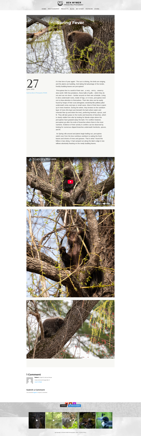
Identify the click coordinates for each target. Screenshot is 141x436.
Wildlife (45, 93)
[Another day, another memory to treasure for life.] (70, 420)
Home (44, 9)
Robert (37, 378)
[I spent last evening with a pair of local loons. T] (104, 420)
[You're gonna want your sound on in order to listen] (53, 420)
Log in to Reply (38, 382)
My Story (80, 9)
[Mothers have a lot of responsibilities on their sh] (37, 420)
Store (96, 9)
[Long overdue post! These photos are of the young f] (87, 420)
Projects (64, 9)
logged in (35, 392)
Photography (53, 9)
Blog (72, 9)
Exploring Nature (30, 93)
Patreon (89, 9)
